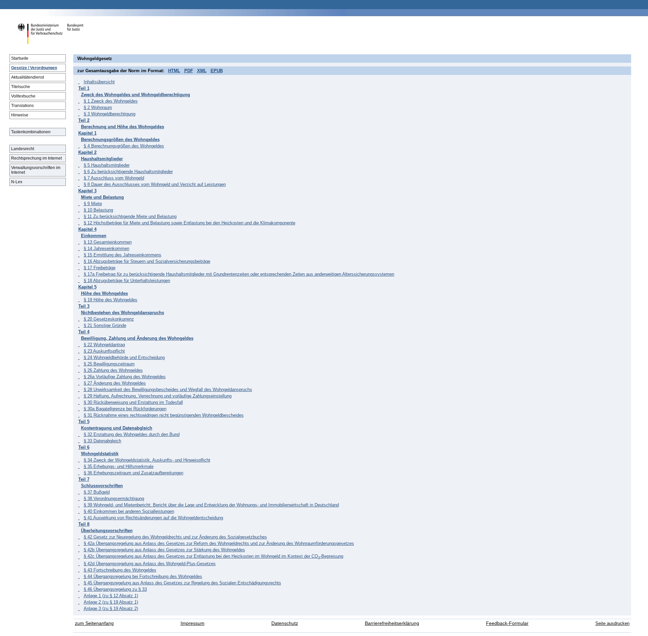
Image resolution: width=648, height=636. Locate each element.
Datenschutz (284, 623)
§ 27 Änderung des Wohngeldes (115, 383)
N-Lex (16, 181)
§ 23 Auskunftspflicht (104, 351)
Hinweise (19, 115)
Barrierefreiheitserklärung (392, 623)
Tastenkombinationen (31, 132)
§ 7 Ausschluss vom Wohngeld (114, 178)
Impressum (193, 623)
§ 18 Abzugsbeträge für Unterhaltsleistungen (127, 280)
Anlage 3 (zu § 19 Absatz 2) (111, 608)
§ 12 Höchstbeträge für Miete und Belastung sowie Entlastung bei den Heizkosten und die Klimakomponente (189, 222)
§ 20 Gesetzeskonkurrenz (109, 319)
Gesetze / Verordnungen (34, 67)
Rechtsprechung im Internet (36, 158)
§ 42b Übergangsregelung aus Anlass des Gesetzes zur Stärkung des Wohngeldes (164, 549)
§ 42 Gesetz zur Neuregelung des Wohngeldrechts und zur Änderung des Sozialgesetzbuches (175, 537)
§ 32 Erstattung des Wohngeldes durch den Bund (132, 434)
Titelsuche (20, 86)
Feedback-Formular (507, 623)
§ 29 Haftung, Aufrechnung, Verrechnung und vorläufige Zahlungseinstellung (158, 395)
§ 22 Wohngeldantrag (104, 344)
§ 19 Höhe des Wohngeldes (110, 299)
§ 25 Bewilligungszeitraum (109, 363)
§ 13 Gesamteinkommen (108, 242)
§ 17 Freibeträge (99, 267)
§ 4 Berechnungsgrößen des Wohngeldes (124, 145)
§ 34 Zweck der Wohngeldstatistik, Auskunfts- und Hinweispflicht (147, 460)
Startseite (19, 58)
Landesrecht (22, 148)
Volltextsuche (23, 96)
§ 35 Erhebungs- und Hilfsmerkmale (119, 466)
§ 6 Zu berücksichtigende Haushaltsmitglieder (128, 171)
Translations (22, 105)
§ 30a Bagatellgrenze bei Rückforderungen (125, 408)
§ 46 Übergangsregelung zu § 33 (115, 589)
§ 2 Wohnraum (98, 107)
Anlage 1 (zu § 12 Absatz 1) (111, 595)
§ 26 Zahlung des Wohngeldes (113, 370)
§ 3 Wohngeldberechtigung (109, 113)
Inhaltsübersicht (99, 81)
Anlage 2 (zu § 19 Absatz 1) (111, 602)
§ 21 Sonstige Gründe (105, 325)
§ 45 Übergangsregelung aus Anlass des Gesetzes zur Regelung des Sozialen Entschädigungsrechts (182, 582)
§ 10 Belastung (98, 210)
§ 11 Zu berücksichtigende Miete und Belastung (130, 216)
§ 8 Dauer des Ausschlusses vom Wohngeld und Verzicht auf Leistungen (155, 184)
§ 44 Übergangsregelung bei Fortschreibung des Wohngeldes (143, 576)
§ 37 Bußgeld (97, 492)
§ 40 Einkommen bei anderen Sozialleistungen (129, 511)
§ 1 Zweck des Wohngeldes (111, 101)
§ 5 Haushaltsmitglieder (107, 165)
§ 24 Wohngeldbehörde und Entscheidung (124, 357)
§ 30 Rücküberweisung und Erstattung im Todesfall (133, 402)
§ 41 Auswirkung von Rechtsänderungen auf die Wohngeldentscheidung (153, 517)
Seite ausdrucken (612, 623)
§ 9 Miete (93, 203)
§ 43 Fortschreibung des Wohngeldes (120, 570)
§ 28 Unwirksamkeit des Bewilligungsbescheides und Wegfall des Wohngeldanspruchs (168, 389)
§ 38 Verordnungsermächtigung (114, 498)
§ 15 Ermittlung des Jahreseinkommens (122, 254)
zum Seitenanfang (94, 623)
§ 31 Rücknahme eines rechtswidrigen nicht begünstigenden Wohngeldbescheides (164, 415)
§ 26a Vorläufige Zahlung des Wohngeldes (125, 376)
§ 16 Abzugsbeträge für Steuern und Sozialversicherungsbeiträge (147, 261)
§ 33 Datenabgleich (102, 440)
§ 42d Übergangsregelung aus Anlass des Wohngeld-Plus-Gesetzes (150, 563)
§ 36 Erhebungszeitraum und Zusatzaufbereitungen (133, 472)
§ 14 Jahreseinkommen (106, 248)
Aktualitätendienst (27, 77)
